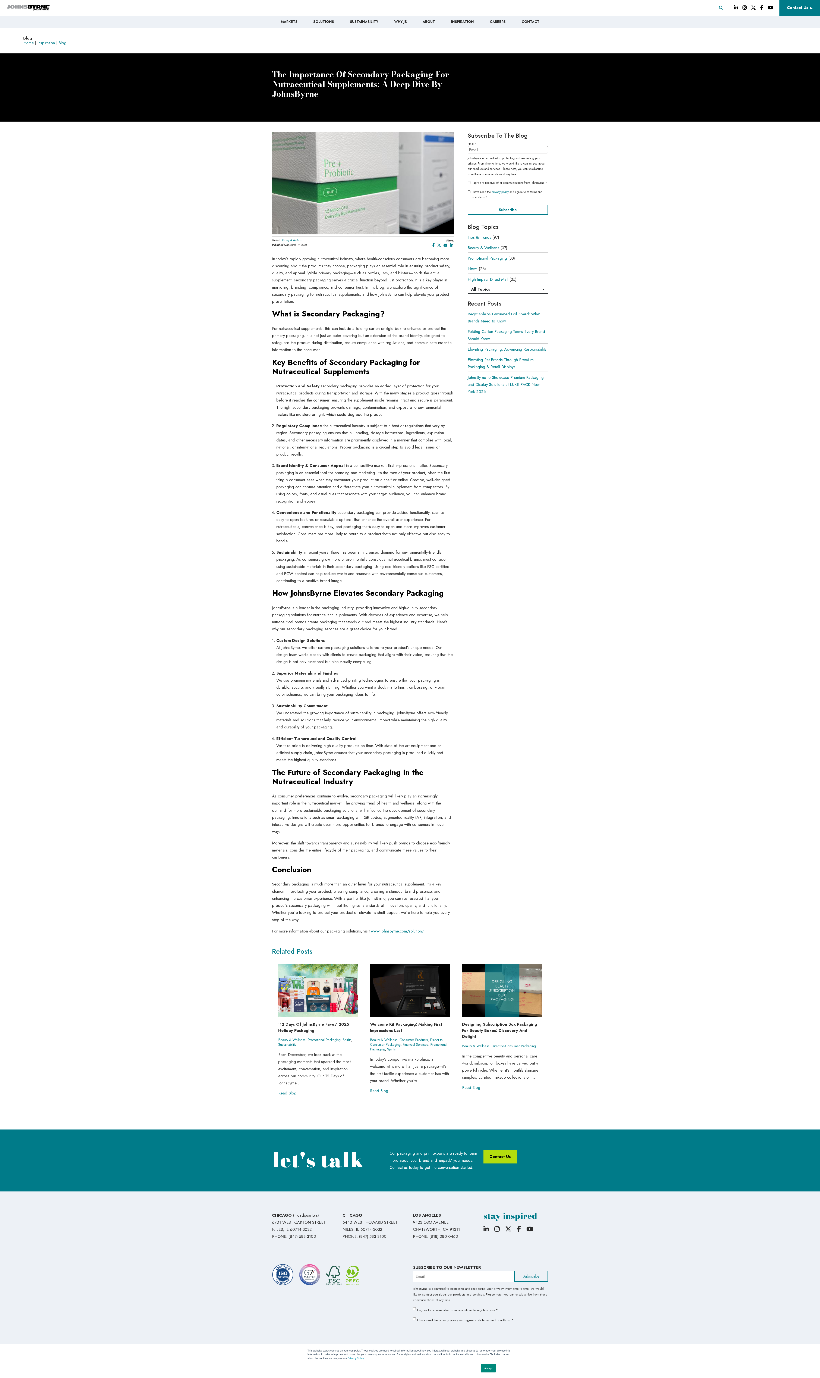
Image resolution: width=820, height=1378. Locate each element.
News (472, 269)
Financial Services (415, 1044)
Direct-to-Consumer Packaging (514, 1046)
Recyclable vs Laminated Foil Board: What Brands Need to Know (504, 317)
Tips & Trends (479, 237)
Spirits (347, 1039)
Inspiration (46, 43)
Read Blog (287, 1093)
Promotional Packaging (487, 258)
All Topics (480, 289)
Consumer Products (414, 1039)
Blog (62, 43)
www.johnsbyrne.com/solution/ (397, 931)
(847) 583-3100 (302, 1236)
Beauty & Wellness (292, 240)
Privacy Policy (356, 1358)
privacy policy (500, 192)
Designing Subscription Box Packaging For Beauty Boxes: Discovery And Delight (499, 1030)
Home (28, 43)
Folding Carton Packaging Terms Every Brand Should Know (506, 335)
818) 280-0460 (444, 1236)
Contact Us (797, 7)
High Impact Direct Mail (488, 279)
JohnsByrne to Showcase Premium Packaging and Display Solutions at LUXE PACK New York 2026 (506, 385)
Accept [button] (488, 1368)
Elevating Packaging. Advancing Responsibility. (507, 349)
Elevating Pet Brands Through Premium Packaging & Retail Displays (501, 363)
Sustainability (287, 1044)
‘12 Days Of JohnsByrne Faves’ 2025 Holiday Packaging (313, 1027)
